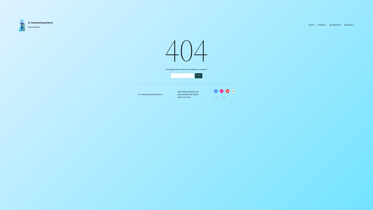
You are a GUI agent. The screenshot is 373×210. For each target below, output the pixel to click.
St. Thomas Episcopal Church (150, 94)
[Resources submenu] (353, 24)
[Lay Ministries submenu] (341, 24)
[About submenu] (314, 24)
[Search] (198, 75)
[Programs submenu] (326, 24)
